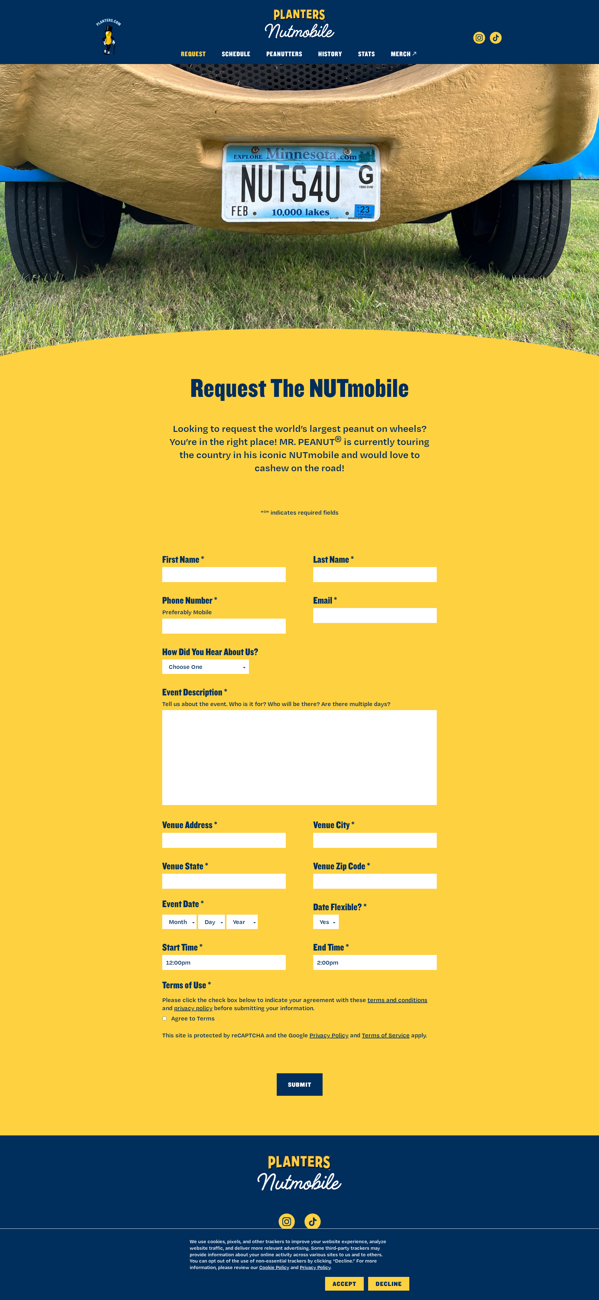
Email (325, 600)
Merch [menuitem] (401, 54)
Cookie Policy (274, 1267)
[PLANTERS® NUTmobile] (299, 23)
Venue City (334, 825)
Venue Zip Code (341, 866)
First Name (183, 559)
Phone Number (189, 600)
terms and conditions (397, 1000)
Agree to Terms (193, 1018)
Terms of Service (386, 1035)
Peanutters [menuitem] (284, 54)
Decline (389, 1284)
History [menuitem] (330, 54)
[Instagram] (479, 38)
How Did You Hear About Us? (210, 652)
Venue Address (189, 825)
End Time (331, 947)
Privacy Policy (328, 1035)
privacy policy (193, 1008)
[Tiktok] (496, 38)
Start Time (182, 947)
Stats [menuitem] (366, 54)
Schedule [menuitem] (236, 54)
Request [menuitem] (193, 54)
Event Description (194, 692)
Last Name (333, 559)
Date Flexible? (340, 907)
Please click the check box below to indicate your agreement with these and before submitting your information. (294, 1004)
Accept (344, 1284)
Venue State (185, 866)
